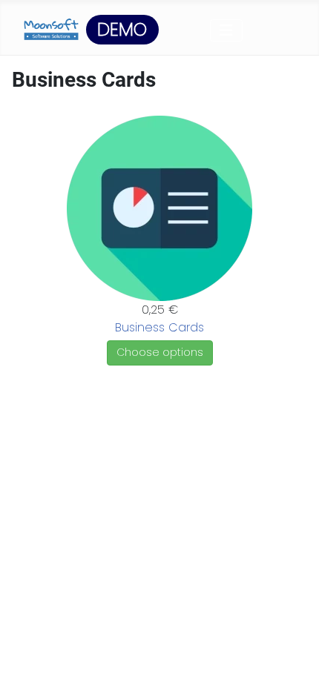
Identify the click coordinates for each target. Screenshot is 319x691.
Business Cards (159, 327)
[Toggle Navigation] (226, 30)
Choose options (159, 352)
